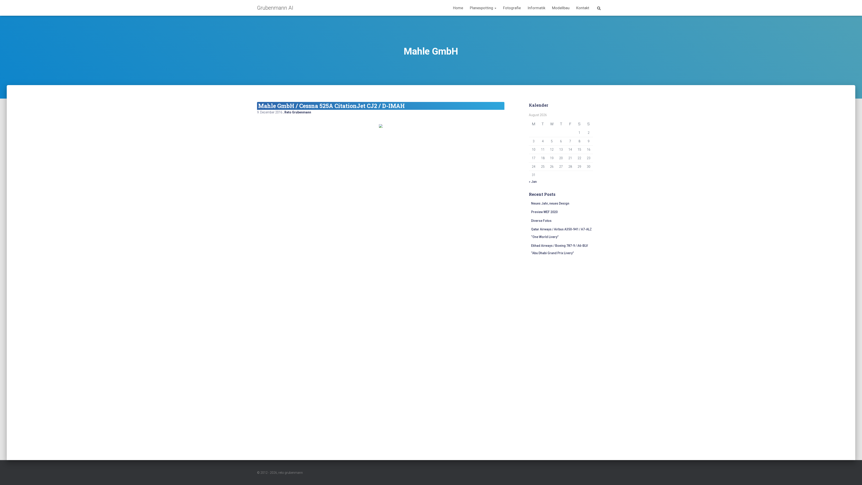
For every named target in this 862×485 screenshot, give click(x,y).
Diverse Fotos (541, 221)
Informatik (536, 8)
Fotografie (512, 8)
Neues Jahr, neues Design (550, 203)
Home (458, 8)
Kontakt (582, 8)
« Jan (533, 181)
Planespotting (482, 8)
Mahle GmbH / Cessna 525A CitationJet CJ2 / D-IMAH (331, 106)
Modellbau (561, 8)
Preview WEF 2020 (544, 212)
